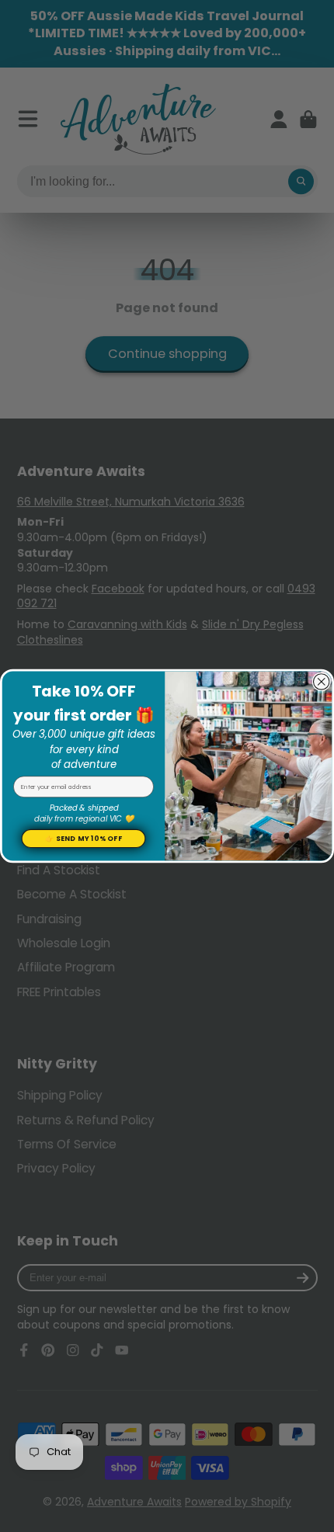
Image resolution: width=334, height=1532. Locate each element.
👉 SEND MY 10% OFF (83, 838)
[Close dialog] (321, 681)
